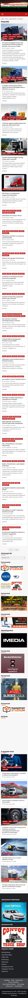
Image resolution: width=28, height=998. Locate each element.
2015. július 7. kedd (8, 342)
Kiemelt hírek (12, 36)
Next (16, 550)
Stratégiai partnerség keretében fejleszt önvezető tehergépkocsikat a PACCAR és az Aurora (13, 87)
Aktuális (5, 34)
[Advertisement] (14, 733)
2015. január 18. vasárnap (9, 381)
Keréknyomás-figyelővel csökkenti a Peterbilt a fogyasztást (13, 533)
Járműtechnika (16, 34)
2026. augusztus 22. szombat (10, 861)
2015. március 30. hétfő (9, 363)
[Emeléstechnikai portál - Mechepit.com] (14, 603)
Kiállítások (15, 821)
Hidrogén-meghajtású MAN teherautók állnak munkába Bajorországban (13, 885)
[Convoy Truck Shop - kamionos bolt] (17, 586)
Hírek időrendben (7, 955)
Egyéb (4, 376)
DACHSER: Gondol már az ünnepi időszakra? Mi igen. (11, 858)
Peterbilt (5, 38)
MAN (17, 878)
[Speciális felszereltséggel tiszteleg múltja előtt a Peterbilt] (14, 146)
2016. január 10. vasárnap (9, 260)
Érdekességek (6, 253)
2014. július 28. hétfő (8, 513)
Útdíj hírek (5, 971)
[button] (2, 14)
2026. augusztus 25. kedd (9, 777)
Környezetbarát (10, 878)
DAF (9, 77)
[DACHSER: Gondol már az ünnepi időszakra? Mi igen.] (14, 847)
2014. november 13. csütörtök (10, 401)
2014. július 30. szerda (8, 491)
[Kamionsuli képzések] (14, 622)
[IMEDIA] (14, 640)
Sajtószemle (21, 153)
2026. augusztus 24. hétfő (9, 804)
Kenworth (5, 36)
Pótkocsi (4, 964)
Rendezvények (6, 823)
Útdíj (12, 980)
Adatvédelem (18, 986)
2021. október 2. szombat (9, 48)
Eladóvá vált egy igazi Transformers (13, 258)
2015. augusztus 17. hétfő (9, 300)
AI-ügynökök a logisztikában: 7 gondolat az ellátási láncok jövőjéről (14, 774)
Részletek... (4, 63)
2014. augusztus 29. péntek (9, 467)
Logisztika (5, 769)
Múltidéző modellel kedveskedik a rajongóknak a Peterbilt (12, 398)
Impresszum (9, 986)
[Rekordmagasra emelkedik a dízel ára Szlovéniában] (14, 789)
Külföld (9, 153)
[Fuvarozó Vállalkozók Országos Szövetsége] (6, 586)
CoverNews (21, 993)
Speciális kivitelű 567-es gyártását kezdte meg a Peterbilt (12, 297)
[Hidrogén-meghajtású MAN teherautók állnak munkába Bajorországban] (14, 874)
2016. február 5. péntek (9, 217)
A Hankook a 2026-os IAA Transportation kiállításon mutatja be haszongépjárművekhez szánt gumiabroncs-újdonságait (14, 830)
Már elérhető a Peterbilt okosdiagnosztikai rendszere (11, 319)
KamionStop (19, 980)
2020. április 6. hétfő (8, 127)
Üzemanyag (15, 796)
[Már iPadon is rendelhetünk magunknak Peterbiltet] (14, 182)
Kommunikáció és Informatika (14, 314)
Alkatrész (5, 821)
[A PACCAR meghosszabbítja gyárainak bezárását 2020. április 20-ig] (14, 112)
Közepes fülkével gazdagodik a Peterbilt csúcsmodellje (11, 340)
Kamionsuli (5, 962)
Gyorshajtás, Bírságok (9, 984)
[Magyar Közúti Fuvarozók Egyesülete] (6, 576)
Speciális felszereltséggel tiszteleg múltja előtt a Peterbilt (12, 158)
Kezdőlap (7, 980)
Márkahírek (20, 36)
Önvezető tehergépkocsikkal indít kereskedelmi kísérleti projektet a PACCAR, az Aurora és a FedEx (12, 44)
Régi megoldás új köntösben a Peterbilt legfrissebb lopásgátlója (12, 422)
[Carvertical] (14, 912)
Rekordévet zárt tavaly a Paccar (12, 215)
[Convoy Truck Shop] (14, 937)
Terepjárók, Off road (8, 969)
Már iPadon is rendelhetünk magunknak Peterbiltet (11, 194)
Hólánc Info (5, 957)
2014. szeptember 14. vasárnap (10, 447)
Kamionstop (5, 959)
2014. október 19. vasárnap (9, 425)
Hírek (9, 34)
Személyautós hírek (7, 967)
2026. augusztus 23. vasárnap (10, 834)
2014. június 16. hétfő (8, 536)
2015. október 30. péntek (9, 280)
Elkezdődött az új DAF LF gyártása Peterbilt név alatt (12, 511)
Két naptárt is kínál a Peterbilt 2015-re (14, 379)
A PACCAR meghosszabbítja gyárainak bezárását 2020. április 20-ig (14, 124)
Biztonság (5, 416)
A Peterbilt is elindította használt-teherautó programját (12, 277)
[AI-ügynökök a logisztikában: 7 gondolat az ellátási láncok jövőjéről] (14, 762)
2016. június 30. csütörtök (9, 161)
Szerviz (23, 316)
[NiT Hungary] (16, 576)
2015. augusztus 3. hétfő (9, 322)
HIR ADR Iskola (6, 952)
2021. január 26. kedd (8, 91)
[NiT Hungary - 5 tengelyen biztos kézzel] (14, 689)
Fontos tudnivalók (13, 982)
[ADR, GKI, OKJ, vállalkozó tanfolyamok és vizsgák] (12, 568)
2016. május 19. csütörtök (9, 197)
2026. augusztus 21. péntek (9, 888)
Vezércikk (11, 38)
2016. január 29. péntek (9, 239)
